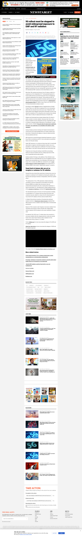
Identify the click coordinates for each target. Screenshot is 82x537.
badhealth (32, 285)
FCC (42, 287)
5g (26, 285)
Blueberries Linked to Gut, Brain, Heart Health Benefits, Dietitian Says (11, 62)
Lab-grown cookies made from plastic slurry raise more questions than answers (12, 110)
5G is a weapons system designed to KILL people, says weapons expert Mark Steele (47, 475)
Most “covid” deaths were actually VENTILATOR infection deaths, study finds (47, 350)
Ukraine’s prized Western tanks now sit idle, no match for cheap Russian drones (11, 84)
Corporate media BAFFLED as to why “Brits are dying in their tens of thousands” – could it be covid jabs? (47, 329)
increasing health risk (30, 67)
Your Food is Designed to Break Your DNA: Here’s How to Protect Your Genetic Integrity (12, 54)
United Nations (43, 37)
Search (79, 8)
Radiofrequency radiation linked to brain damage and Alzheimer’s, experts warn (47, 444)
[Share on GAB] (37, 33)
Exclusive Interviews (53, 518)
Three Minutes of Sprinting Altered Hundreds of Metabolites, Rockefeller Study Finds (11, 67)
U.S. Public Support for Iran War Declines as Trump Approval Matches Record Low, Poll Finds (11, 123)
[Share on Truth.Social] (43, 33)
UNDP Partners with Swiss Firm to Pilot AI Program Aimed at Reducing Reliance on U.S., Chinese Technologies (12, 88)
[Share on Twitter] (32, 33)
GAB (36, 520)
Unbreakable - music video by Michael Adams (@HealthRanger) (74, 53)
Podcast (51, 517)
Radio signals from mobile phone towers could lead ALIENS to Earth (47, 412)
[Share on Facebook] (29, 33)
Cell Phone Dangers (32, 18)
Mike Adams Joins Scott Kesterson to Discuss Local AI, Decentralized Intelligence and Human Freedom (64, 45)
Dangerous (46, 285)
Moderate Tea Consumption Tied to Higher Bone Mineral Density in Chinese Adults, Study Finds (11, 75)
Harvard (36, 106)
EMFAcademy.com (30, 273)
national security (38, 289)
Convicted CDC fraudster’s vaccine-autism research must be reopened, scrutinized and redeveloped (11, 114)
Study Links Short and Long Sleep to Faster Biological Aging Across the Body (11, 50)
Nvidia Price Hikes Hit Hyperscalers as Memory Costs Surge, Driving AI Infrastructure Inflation (11, 71)
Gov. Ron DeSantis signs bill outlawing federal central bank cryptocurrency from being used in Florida (47, 360)
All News (51, 514)
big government (39, 285)
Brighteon (6, 8)
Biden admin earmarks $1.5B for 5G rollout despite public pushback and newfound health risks (47, 423)
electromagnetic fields (31, 287)
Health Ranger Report (65, 31)
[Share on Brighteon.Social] (27, 33)
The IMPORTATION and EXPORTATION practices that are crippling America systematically (47, 339)
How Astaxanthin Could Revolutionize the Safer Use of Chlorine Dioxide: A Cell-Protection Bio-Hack (11, 33)
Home (2, 8)
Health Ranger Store (68, 517)
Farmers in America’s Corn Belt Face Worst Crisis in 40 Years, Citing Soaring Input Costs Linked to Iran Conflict (11, 79)
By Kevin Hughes (29, 29)
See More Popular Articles (12, 131)
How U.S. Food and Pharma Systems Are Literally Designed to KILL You (64, 54)
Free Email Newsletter (69, 514)
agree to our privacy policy (26, 534)
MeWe (36, 518)
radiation (46, 289)
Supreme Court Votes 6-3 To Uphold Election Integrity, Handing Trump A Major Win (11, 58)
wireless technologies (51, 37)
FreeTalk (36, 517)
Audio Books (23, 8)
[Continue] (26, 518)
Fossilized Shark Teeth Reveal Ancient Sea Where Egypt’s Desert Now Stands (12, 29)
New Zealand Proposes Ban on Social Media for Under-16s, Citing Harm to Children (11, 101)
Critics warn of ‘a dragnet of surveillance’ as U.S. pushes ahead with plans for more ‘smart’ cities (47, 433)
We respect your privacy (6, 521)
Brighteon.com (29, 276)
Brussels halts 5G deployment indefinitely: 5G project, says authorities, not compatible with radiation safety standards (41, 125)
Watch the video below (31, 226)
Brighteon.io (37, 512)
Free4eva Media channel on (45, 249)
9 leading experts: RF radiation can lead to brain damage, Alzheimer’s (47, 454)
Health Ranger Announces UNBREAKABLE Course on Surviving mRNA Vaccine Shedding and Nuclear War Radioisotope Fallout (74, 46)
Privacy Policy (67, 515)
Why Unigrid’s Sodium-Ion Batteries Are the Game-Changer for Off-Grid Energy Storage (12, 93)
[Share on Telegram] (35, 33)
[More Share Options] (48, 33)
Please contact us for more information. (33, 507)
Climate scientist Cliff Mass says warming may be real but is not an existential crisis (12, 46)
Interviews (18, 8)
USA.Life (36, 521)
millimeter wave (29, 289)
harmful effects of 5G (50, 189)
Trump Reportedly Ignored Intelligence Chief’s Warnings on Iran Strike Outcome (11, 119)
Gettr (36, 515)
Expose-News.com (30, 271)
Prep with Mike (12, 8)
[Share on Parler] (40, 33)
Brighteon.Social (38, 514)
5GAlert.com (31, 222)
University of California (33, 189)
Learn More (55, 533)
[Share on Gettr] (45, 33)
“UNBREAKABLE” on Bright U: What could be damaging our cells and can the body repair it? (11, 127)
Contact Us (67, 512)
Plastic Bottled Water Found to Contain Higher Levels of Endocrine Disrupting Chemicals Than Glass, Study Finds (11, 105)
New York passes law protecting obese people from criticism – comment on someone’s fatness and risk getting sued (47, 371)
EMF (38, 287)
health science (47, 287)
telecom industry (38, 37)
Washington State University (41, 201)
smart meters (32, 37)
